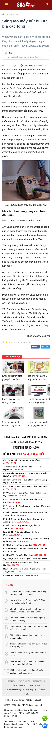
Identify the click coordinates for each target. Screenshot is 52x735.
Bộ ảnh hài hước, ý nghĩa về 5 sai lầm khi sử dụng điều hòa (39, 379)
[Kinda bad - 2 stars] (6, 342)
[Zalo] (45, 726)
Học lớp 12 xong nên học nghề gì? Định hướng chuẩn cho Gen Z (27, 601)
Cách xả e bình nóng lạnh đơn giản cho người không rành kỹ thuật (27, 662)
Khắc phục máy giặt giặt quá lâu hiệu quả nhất (12, 379)
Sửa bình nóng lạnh (19, 685)
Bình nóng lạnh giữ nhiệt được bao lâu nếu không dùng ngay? (28, 627)
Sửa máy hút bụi (39, 681)
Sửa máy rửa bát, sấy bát (14, 690)
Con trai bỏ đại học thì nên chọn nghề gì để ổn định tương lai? (27, 619)
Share (36, 347)
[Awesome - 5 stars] (14, 342)
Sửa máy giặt (31, 690)
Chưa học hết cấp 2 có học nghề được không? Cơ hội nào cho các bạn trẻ (27, 610)
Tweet (46, 347)
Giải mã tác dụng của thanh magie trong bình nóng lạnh (27, 636)
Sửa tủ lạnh (43, 690)
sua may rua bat (11, 721)
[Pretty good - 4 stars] (12, 342)
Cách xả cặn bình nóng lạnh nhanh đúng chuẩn (28, 654)
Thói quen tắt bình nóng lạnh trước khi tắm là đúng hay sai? (28, 645)
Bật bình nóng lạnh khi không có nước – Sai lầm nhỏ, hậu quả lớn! (27, 671)
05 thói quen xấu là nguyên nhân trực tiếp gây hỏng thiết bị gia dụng (28, 592)
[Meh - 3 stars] (9, 342)
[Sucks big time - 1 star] (3, 342)
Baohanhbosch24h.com (26, 447)
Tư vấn (26, 694)
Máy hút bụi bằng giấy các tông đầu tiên (24, 57)
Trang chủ (11, 681)
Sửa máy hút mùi (23, 681)
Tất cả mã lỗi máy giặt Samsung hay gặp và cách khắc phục (39, 402)
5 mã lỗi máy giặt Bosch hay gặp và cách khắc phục (11, 425)
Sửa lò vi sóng (35, 685)
